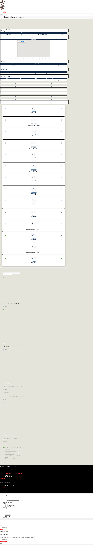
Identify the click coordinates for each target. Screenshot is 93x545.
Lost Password (6, 531)
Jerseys (6, 510)
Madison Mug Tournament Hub (11, 14)
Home (4, 11)
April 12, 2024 (34, 111)
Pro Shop (5, 507)
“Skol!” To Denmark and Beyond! (10, 438)
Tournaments (6, 496)
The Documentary (6, 31)
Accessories (7, 511)
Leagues (4, 19)
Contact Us (5, 32)
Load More (5, 444)
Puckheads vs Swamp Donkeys (34, 114)
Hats (6, 508)
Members (4, 489)
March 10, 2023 (33, 261)
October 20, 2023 (33, 180)
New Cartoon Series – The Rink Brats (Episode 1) (13, 458)
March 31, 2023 (33, 249)
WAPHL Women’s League (10, 506)
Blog (3, 492)
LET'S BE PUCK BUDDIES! (7, 476)
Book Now (5, 306)
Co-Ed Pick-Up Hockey (7, 18)
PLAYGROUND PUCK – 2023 (10, 15)
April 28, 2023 (34, 238)
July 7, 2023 (33, 215)
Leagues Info (7, 20)
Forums (4, 491)
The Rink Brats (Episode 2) (9, 454)
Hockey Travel (5, 12)
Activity (4, 488)
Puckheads (13, 65)
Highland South (33, 39)
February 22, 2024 (33, 123)
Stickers (6, 28)
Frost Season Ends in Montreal (10, 451)
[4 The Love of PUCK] (2, 4)
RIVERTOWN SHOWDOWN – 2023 (12, 501)
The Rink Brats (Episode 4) (9, 449)
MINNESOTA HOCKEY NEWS (13, 447)
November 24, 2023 (33, 169)
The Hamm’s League (9, 505)
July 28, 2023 (33, 203)
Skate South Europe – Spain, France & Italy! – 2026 (14, 345)
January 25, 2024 (33, 134)
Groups (4, 490)
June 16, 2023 (34, 226)
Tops (6, 509)
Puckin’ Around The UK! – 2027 (10, 396)
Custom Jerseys (8, 30)
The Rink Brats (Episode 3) (9, 452)
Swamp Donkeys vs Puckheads (34, 160)
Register (1, 531)
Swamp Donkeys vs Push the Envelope (33, 206)
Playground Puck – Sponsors (13, 500)
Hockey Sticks (7, 29)
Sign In (1, 543)
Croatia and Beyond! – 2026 (9, 303)
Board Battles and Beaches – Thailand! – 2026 (13, 386)
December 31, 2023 (33, 146)
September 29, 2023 (33, 192)
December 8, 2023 (33, 157)
